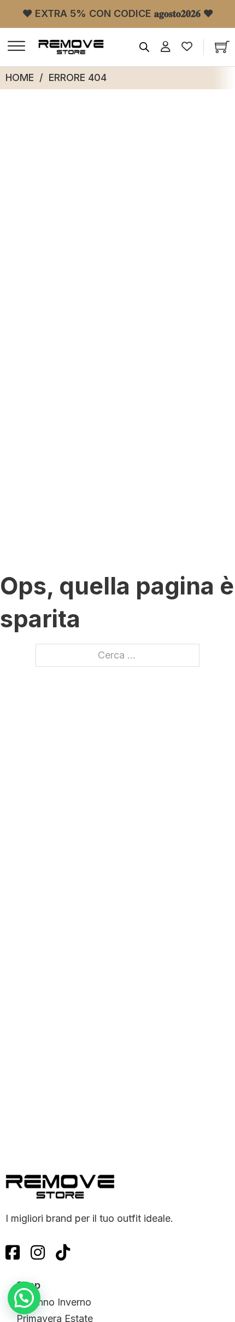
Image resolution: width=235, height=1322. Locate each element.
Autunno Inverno (53, 1302)
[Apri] (16, 47)
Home (19, 77)
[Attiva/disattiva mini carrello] (222, 46)
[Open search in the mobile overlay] (144, 47)
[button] (24, 1297)
